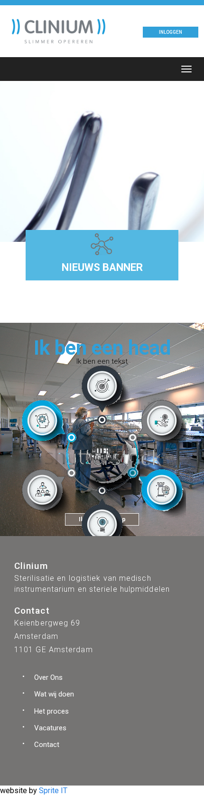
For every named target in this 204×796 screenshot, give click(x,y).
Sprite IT (53, 790)
